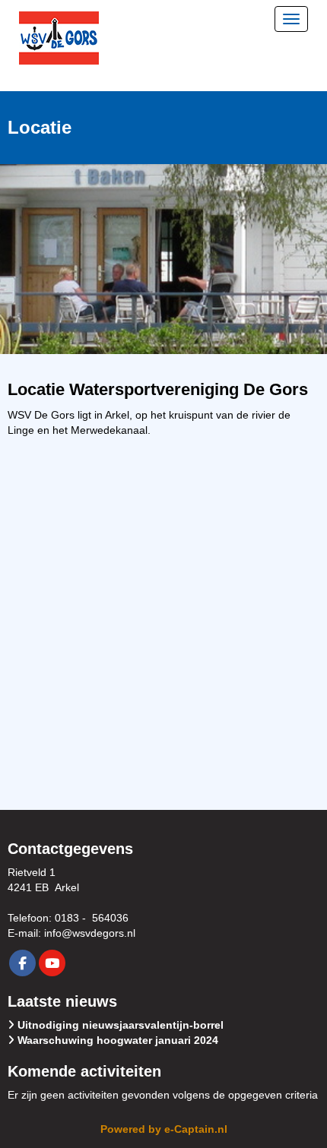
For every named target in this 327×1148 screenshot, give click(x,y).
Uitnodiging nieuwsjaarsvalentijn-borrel (120, 1025)
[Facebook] (22, 964)
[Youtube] (52, 964)
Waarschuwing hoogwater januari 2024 (117, 1040)
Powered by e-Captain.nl (163, 1129)
